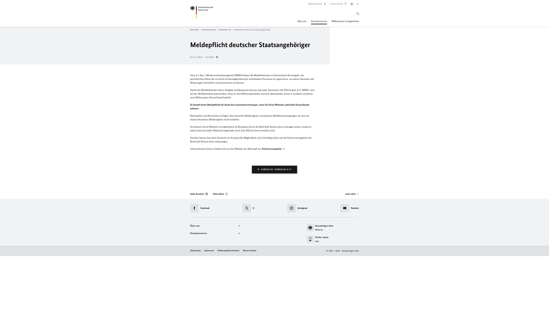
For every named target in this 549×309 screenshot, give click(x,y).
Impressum (209, 250)
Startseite (194, 30)
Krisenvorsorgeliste (272, 148)
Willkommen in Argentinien (345, 21)
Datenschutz (195, 250)
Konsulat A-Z (225, 30)
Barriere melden (249, 250)
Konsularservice (319, 22)
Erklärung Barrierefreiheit (228, 250)
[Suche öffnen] (357, 12)
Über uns (302, 21)
